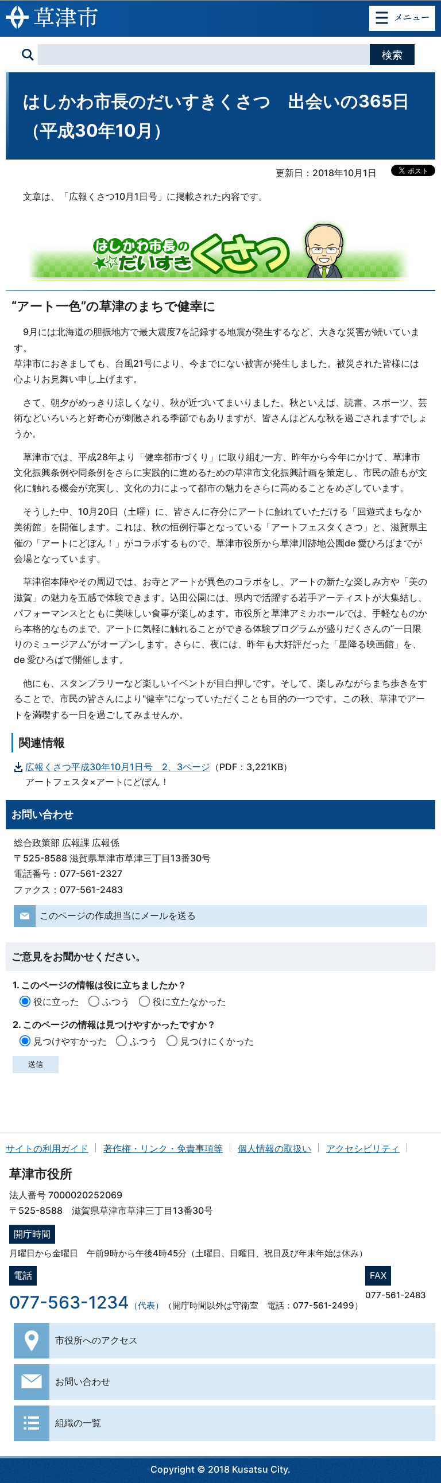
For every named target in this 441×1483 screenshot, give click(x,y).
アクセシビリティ (363, 1148)
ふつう (116, 1001)
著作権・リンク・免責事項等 (163, 1148)
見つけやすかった (70, 1041)
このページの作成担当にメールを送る (118, 915)
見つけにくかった (217, 1041)
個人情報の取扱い (274, 1148)
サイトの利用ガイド (47, 1148)
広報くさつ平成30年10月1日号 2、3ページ (117, 766)
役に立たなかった (189, 1001)
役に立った (56, 1001)
